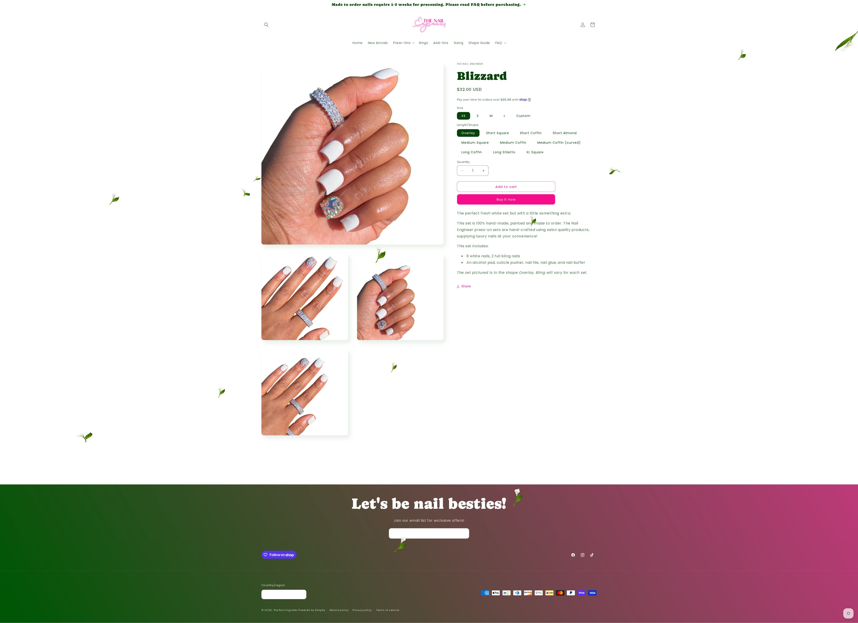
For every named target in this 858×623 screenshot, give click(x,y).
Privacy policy (362, 610)
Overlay (468, 133)
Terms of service (387, 610)
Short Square (497, 133)
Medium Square (475, 142)
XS (463, 116)
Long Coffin (471, 152)
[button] (266, 25)
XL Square (535, 152)
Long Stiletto (504, 152)
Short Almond (565, 133)
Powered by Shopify (311, 610)
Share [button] (466, 286)
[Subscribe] (464, 533)
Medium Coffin (513, 142)
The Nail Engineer (286, 610)
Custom (523, 116)
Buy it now (506, 199)
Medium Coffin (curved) (559, 142)
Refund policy (339, 610)
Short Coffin (531, 133)
